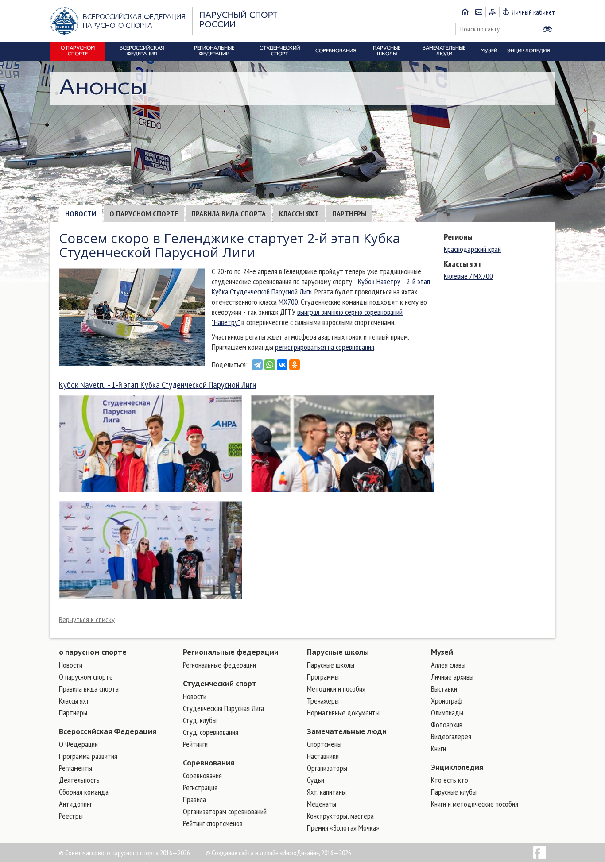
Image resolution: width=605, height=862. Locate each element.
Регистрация (200, 787)
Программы (323, 677)
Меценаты (321, 804)
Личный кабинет (533, 12)
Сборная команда (84, 792)
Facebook (539, 852)
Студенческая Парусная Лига (223, 708)
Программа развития (88, 756)
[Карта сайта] (492, 12)
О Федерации (78, 744)
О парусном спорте (143, 214)
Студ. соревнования (210, 732)
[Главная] (465, 12)
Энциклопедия (457, 767)
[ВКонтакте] (282, 364)
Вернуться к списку (87, 619)
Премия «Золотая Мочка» (343, 828)
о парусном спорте (93, 652)
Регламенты (75, 768)
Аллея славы (448, 665)
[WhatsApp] (269, 364)
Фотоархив (446, 724)
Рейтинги (195, 744)
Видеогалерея (451, 736)
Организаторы (327, 768)
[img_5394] (342, 443)
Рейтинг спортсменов (213, 823)
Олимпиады (447, 712)
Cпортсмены (324, 744)
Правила (194, 799)
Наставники (323, 756)
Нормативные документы (343, 712)
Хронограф (446, 701)
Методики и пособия (336, 689)
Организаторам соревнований (225, 811)
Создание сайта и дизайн (245, 852)
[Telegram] (257, 364)
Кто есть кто (449, 780)
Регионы (458, 237)
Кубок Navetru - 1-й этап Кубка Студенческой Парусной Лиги (157, 384)
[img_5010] (150, 443)
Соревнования (208, 762)
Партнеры (349, 214)
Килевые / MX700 (468, 276)
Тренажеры (323, 701)
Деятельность (79, 780)
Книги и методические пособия (474, 804)
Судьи (315, 780)
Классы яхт (299, 214)
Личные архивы (452, 677)
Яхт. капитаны (326, 792)
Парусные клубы (454, 792)
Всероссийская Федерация (107, 731)
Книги (438, 748)
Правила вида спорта (228, 214)
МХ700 (288, 302)
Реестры (71, 816)
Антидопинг (75, 804)
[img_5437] (150, 550)
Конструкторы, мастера (340, 816)
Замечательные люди (347, 731)
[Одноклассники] (294, 364)
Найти (547, 29)
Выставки (444, 689)
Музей (442, 652)
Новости (80, 214)
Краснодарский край (472, 249)
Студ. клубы (200, 720)
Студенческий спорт (219, 683)
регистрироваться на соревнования (324, 347)
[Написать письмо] (478, 12)
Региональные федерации (231, 652)
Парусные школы (338, 652)
